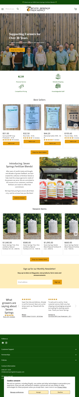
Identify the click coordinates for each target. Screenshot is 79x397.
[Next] (75, 125)
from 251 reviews (9, 317)
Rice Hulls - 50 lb (28, 136)
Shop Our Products (17, 50)
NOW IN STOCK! (19, 198)
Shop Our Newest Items (39, 259)
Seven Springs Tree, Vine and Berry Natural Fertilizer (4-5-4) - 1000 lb (31, 247)
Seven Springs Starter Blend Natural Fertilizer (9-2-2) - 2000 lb (52, 247)
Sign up (57, 282)
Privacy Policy (62, 387)
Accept (38, 392)
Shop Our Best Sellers (39, 152)
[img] (9, 315)
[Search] (17, 9)
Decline (60, 392)
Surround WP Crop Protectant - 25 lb (9, 137)
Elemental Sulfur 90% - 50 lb (52, 137)
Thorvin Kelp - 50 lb (70, 136)
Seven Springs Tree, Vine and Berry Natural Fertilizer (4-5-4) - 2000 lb (11, 247)
